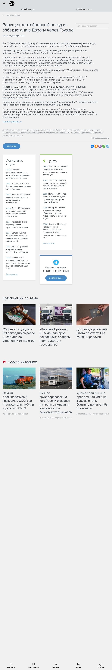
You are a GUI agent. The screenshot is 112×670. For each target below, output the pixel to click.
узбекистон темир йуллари (52, 130)
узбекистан (75, 133)
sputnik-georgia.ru (12, 121)
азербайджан (98, 133)
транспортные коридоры (30, 130)
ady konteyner (73, 130)
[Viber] (100, 146)
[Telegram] (107, 146)
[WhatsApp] (103, 146)
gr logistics (83, 130)
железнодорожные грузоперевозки (30, 133)
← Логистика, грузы (11, 15)
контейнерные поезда (11, 130)
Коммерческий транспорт (15, 413)
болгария (12, 135)
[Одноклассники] (96, 146)
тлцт (65, 130)
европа (20, 135)
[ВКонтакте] (92, 146)
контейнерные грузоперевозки (57, 133)
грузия (5, 135)
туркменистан (86, 133)
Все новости (11, 274)
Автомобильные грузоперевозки (56, 417)
